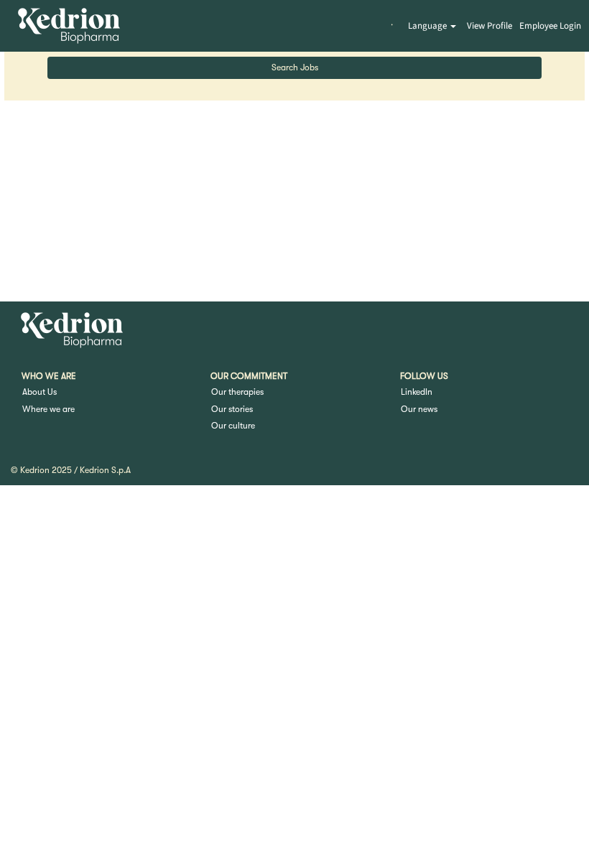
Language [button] (428, 25)
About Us (39, 392)
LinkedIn (416, 392)
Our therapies (237, 392)
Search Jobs (295, 67)
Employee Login (550, 25)
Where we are (48, 409)
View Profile (489, 25)
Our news (419, 409)
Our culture (233, 426)
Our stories (232, 409)
